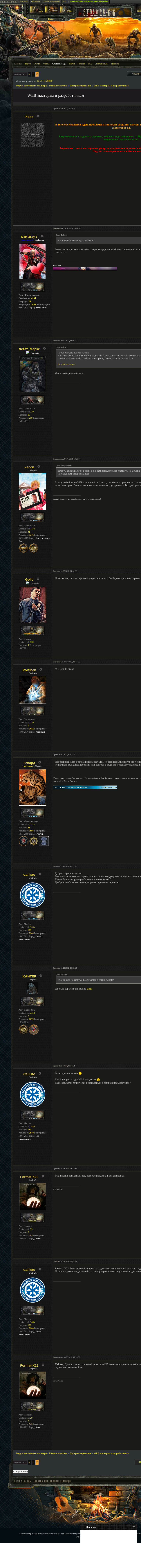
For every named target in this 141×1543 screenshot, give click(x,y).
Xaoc (29, 117)
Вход (51, 18)
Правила (115, 63)
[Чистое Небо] (66, 12)
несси (29, 467)
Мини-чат (89, 1527)
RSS (64, 1)
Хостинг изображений (52, 1)
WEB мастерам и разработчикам (111, 85)
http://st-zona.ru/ (66, 364)
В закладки (24, 1)
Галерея (81, 63)
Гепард (29, 763)
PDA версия (35, 1)
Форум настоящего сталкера (31, 85)
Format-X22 (29, 1177)
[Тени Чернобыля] (51, 12)
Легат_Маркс (29, 349)
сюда (89, 988)
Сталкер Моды (59, 63)
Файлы (46, 63)
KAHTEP (48, 81)
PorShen (29, 670)
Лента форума (101, 63)
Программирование (80, 85)
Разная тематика (58, 85)
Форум (28, 63)
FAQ (90, 63)
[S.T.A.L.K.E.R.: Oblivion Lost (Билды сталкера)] (37, 12)
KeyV (40, 81)
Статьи (37, 63)
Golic (29, 579)
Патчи (72, 63)
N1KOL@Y (29, 237)
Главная (18, 63)
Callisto (29, 875)
